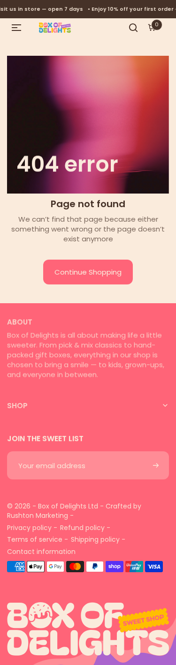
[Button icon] (155, 465)
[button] (16, 27)
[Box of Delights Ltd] (88, 622)
